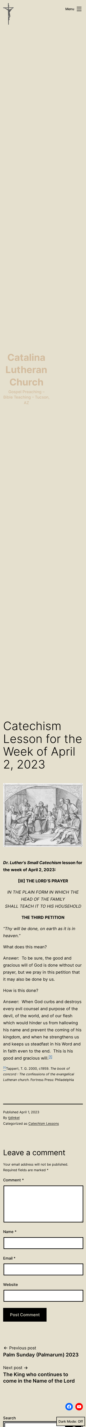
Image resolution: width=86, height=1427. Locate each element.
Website (10, 1284)
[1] (50, 1057)
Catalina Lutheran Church (26, 370)
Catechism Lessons (43, 1123)
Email (9, 1258)
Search (9, 1418)
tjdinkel (14, 1118)
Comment (13, 1180)
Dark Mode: (67, 1421)
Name (9, 1231)
